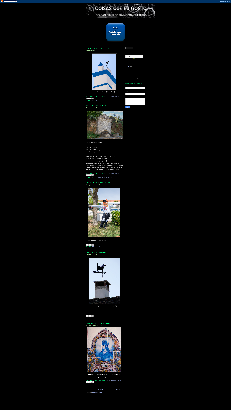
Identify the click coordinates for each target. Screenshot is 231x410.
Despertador (90, 51)
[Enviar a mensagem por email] (86, 98)
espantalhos (96, 246)
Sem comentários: (116, 96)
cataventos (95, 100)
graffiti (127, 76)
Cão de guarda (91, 254)
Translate (138, 59)
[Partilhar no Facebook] (92, 98)
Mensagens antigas (118, 389)
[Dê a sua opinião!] (88, 98)
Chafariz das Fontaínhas (95, 108)
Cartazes (127, 68)
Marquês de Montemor (94, 325)
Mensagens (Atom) (97, 392)
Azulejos (95, 384)
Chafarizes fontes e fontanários (102, 177)
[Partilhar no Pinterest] (93, 98)
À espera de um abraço (95, 185)
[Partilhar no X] (90, 98)
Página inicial (99, 389)
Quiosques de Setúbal (131, 78)
